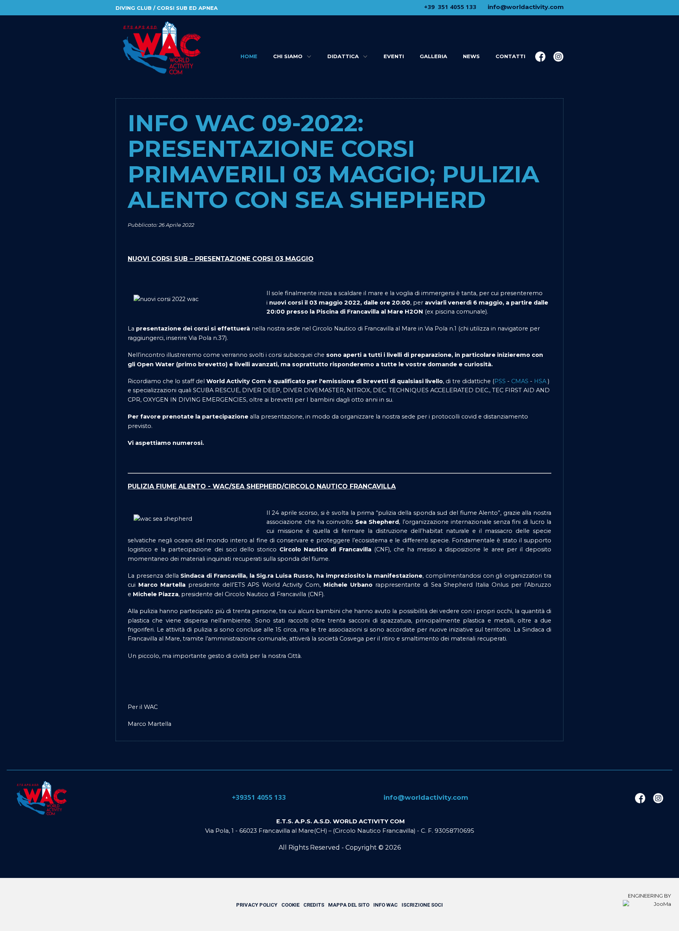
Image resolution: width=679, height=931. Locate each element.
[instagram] (558, 56)
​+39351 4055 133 (258, 797)
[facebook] (540, 56)
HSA (540, 381)
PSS (500, 381)
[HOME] (161, 47)
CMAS (520, 381)
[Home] (41, 798)
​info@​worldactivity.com (525, 7)
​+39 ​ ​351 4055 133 (449, 7)
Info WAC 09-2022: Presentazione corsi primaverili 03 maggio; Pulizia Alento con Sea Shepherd (333, 161)
